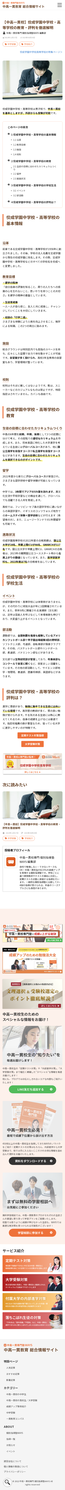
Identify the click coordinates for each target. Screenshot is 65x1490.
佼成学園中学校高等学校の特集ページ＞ (41, 52)
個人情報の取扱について (16, 1466)
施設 (17, 149)
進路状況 (19, 178)
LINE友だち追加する (30, 1089)
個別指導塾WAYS (14, 1432)
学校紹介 (28, 44)
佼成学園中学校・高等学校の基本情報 (33, 134)
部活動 (18, 195)
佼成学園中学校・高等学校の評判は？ (33, 202)
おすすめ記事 (13, 1373)
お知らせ (10, 1445)
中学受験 (12, 44)
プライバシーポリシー (15, 1471)
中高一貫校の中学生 (16, 1394)
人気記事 (10, 1367)
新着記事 (10, 1380)
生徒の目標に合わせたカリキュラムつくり (34, 168)
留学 (17, 173)
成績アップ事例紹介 (16, 1406)
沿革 (17, 139)
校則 (17, 154)
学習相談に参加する (30, 1233)
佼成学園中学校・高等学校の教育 (31, 161)
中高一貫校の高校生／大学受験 (21, 1400)
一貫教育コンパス (15, 1418)
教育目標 (19, 144)
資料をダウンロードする (30, 1161)
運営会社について (12, 1461)
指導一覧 (10, 1439)
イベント (19, 190)
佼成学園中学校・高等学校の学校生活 (33, 185)
